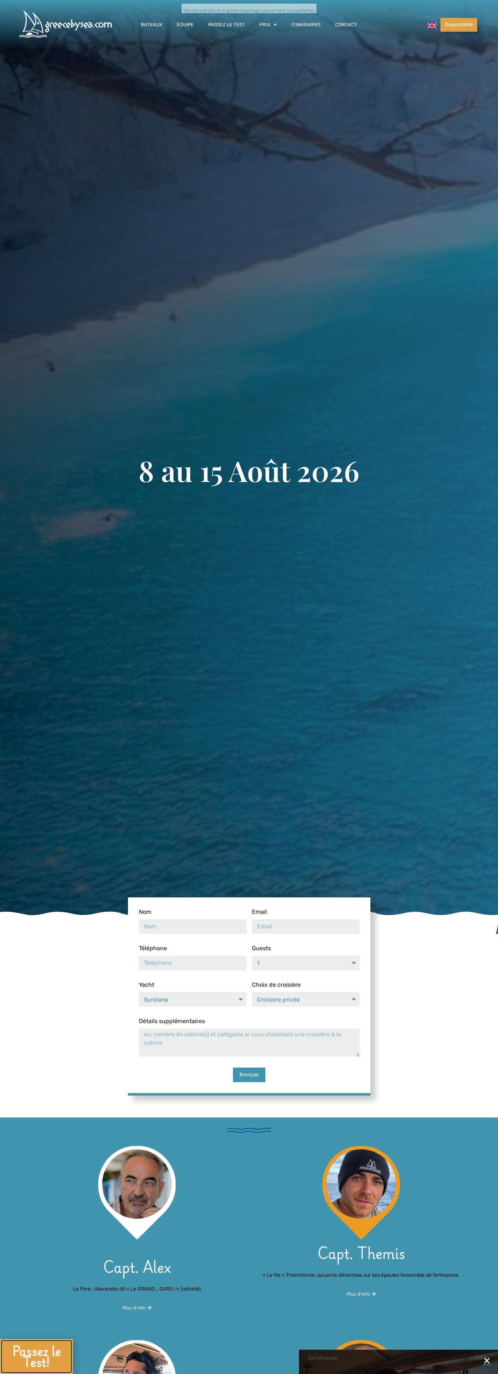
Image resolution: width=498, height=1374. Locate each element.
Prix (265, 24)
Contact (346, 24)
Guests (261, 948)
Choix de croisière (276, 984)
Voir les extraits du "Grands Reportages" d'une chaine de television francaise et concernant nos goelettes (398, 1358)
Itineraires (305, 24)
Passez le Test (226, 24)
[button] (487, 1234)
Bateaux (151, 24)
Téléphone (153, 948)
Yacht (146, 984)
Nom (145, 911)
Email (259, 911)
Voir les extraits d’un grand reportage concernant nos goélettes (249, 10)
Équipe (185, 24)
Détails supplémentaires (172, 1021)
